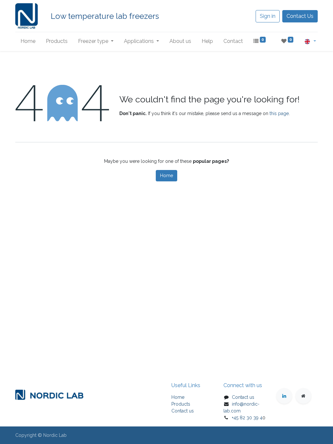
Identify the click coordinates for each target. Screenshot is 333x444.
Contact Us (299, 16)
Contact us (182, 410)
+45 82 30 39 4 (247, 417)
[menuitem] (28, 41)
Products (180, 404)
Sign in (267, 16)
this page (279, 113)
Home (166, 175)
